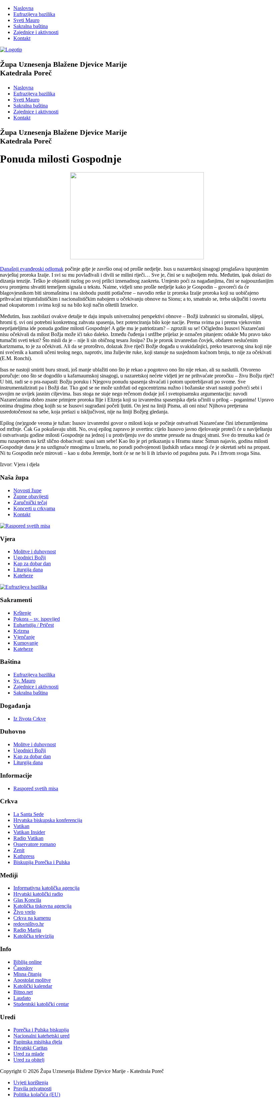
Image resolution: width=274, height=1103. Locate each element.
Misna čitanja (27, 974)
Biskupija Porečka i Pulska (41, 862)
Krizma (21, 631)
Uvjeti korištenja (30, 1082)
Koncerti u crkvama (34, 508)
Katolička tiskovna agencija (42, 906)
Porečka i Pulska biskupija (41, 1030)
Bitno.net (23, 992)
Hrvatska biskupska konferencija (47, 820)
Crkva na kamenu (32, 918)
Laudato (22, 998)
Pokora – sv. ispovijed (36, 619)
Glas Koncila (27, 900)
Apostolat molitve (32, 980)
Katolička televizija (33, 936)
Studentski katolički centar (41, 1004)
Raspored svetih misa (35, 788)
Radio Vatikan (28, 838)
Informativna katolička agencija (46, 888)
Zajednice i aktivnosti (35, 32)
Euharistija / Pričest (33, 625)
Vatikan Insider (29, 832)
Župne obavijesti (30, 496)
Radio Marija (27, 930)
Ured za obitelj (28, 1060)
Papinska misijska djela (37, 1042)
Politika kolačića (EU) (36, 1094)
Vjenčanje (24, 637)
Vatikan (21, 826)
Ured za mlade (28, 1054)
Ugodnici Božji (29, 557)
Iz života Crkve (29, 719)
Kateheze (23, 575)
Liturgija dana (28, 569)
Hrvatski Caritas (30, 1048)
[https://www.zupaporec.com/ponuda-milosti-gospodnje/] (137, 257)
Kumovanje (25, 643)
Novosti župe (27, 490)
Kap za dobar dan (32, 563)
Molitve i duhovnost (34, 551)
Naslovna (23, 8)
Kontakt (21, 38)
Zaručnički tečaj (30, 502)
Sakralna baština (30, 26)
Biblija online (27, 962)
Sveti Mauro (26, 20)
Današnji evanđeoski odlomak (31, 269)
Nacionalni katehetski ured (41, 1036)
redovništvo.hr (28, 924)
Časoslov (23, 968)
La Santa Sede (28, 814)
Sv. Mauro (24, 680)
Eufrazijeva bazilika (34, 14)
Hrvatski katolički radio (38, 894)
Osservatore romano (34, 844)
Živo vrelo (24, 912)
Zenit (18, 850)
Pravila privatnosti (32, 1088)
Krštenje (22, 613)
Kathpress (23, 856)
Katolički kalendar (32, 986)
